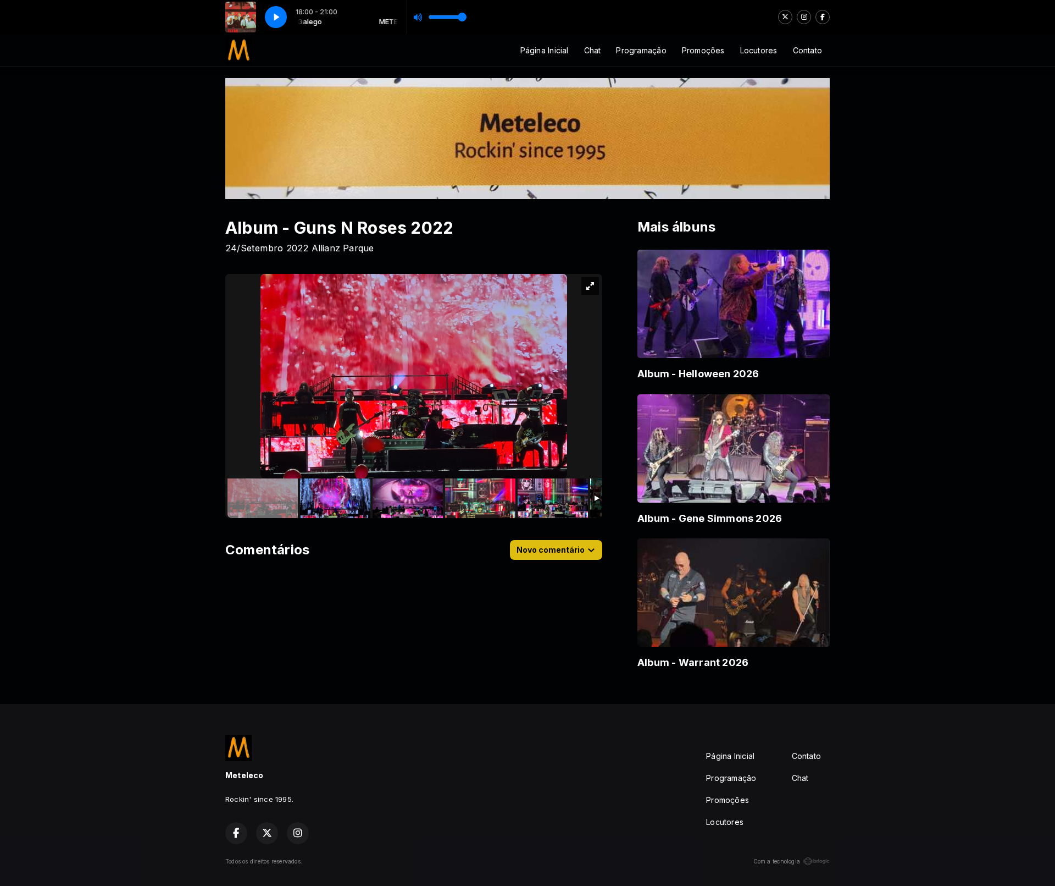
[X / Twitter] (785, 17)
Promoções (703, 50)
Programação (641, 50)
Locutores (759, 50)
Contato (807, 50)
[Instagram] (804, 17)
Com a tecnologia (776, 861)
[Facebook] (822, 17)
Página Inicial (544, 50)
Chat (592, 50)
